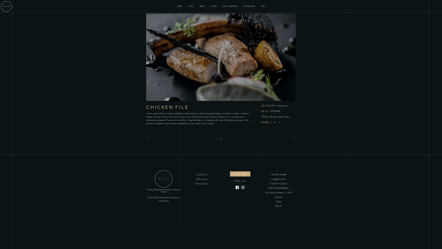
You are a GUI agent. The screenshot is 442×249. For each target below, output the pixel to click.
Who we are (202, 179)
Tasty (286, 117)
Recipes (273, 117)
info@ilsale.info (278, 179)
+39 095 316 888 (278, 175)
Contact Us (202, 175)
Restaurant (282, 106)
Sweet (280, 117)
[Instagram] (242, 188)
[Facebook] (237, 188)
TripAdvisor (163, 201)
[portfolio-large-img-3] (221, 57)
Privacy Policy (201, 184)
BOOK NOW (240, 174)
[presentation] (149, 57)
